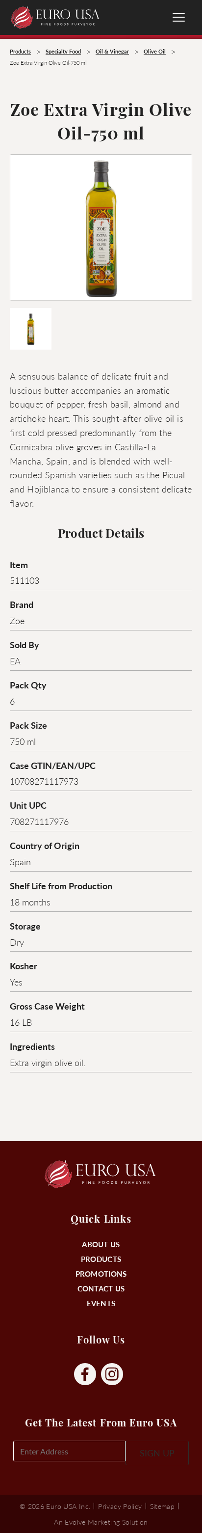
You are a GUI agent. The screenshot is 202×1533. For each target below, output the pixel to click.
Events (101, 1303)
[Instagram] (112, 1374)
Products (101, 1259)
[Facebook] (85, 1374)
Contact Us (101, 1288)
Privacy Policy (120, 1506)
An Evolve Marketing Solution (101, 1522)
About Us (101, 1244)
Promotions (101, 1273)
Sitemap (162, 1506)
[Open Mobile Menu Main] (178, 17)
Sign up (157, 1453)
